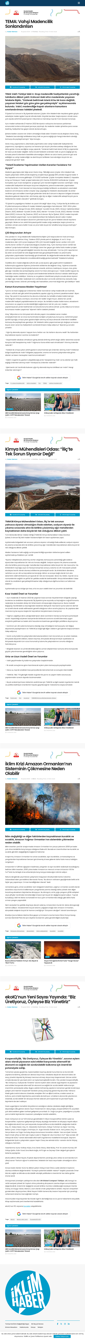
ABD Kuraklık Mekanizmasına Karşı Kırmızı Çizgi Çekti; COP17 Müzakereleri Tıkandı (22, 414)
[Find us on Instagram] (65, 1324)
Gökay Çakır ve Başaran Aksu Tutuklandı (58, 413)
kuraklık (52, 931)
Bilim (34, 779)
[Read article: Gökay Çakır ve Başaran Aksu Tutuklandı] (62, 402)
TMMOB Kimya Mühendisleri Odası (44, 698)
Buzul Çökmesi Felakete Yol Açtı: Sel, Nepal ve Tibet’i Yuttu (21, 962)
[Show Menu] (79, 3)
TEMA (45, 383)
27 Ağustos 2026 (11, 417)
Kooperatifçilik (35, 1219)
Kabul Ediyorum (62, 1336)
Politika (35, 32)
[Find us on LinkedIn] (69, 1324)
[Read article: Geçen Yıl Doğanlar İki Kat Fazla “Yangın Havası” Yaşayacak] (62, 950)
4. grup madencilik (17, 383)
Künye (33, 1327)
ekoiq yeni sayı (22, 1219)
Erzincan (14, 698)
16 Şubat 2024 (25, 32)
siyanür (26, 698)
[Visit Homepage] (7, 3)
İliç (40, 383)
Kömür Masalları (11, 1327)
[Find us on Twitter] (61, 1324)
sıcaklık (60, 931)
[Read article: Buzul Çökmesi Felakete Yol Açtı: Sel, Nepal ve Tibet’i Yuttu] (23, 950)
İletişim (40, 1327)
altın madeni (31, 383)
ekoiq (13, 1219)
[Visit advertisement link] (42, 14)
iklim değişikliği (42, 931)
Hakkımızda (24, 1327)
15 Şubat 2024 (25, 459)
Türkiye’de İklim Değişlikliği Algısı (17, 1324)
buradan (27, 1206)
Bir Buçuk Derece (37, 1324)
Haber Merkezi (12, 32)
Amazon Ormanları (17, 931)
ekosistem (30, 931)
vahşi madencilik (55, 383)
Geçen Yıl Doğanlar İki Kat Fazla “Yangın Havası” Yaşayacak (61, 962)
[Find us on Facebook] (57, 1324)
